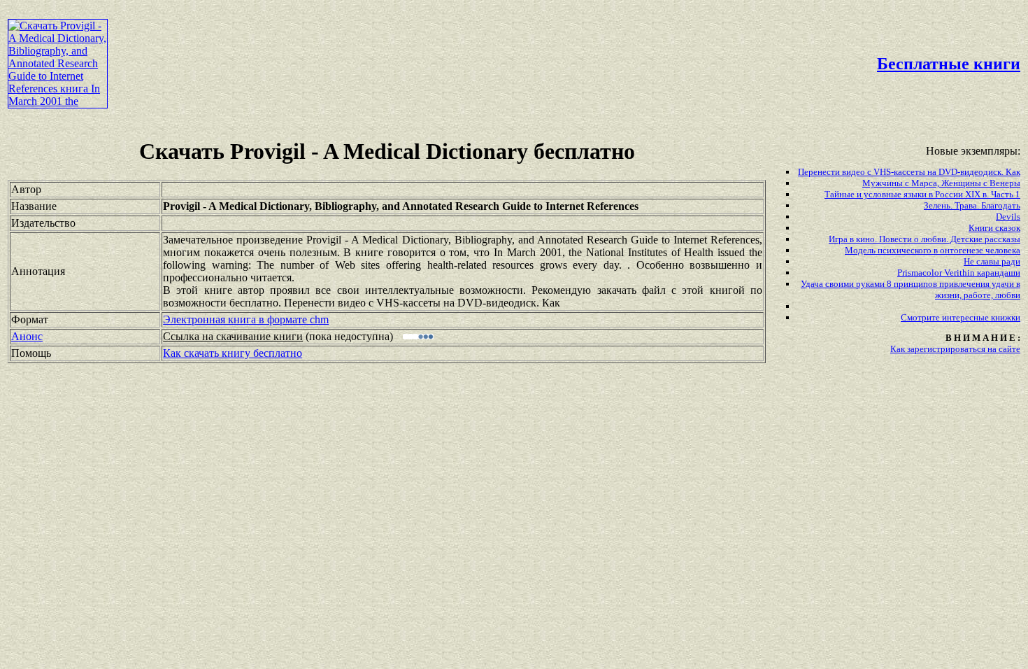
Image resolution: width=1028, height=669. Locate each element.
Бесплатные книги (948, 64)
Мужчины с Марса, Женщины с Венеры (941, 183)
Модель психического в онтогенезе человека (932, 250)
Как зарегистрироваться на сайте (955, 349)
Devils (1008, 216)
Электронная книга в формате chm (246, 319)
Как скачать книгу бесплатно (232, 353)
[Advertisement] (438, 39)
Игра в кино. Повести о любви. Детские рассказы (924, 239)
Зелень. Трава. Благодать (972, 205)
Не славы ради (992, 261)
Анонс (27, 336)
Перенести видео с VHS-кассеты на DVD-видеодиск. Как (909, 172)
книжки (1005, 317)
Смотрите (921, 317)
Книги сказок (994, 228)
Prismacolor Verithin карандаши (958, 272)
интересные (966, 317)
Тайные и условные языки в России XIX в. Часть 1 (922, 194)
